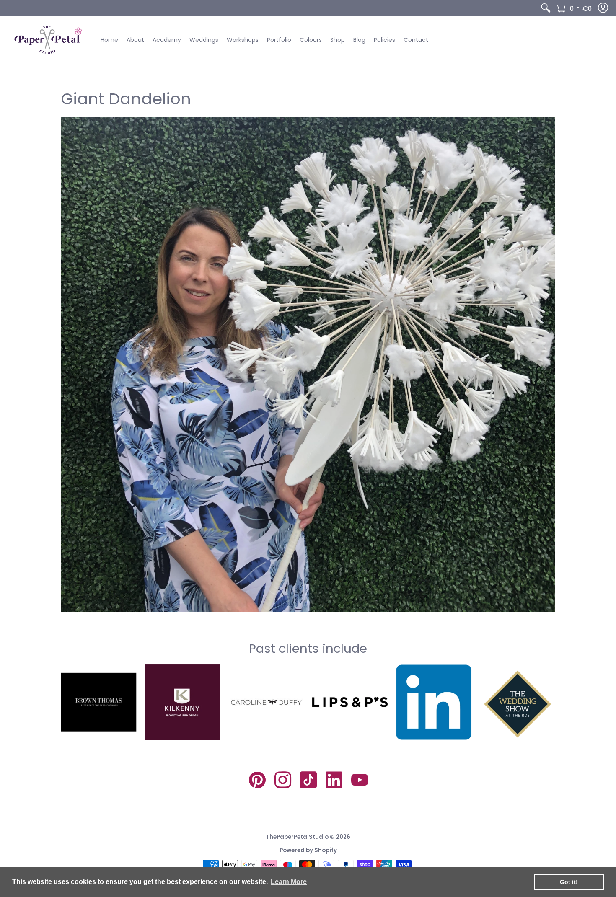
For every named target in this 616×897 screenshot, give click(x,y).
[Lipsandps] (350, 702)
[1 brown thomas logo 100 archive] (98, 702)
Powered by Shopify (308, 850)
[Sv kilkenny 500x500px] (182, 702)
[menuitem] (545, 8)
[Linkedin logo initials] (433, 702)
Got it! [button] (569, 882)
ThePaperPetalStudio (297, 837)
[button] (573, 8)
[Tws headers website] (517, 702)
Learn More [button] (289, 881)
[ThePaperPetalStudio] (48, 40)
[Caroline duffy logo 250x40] (266, 702)
